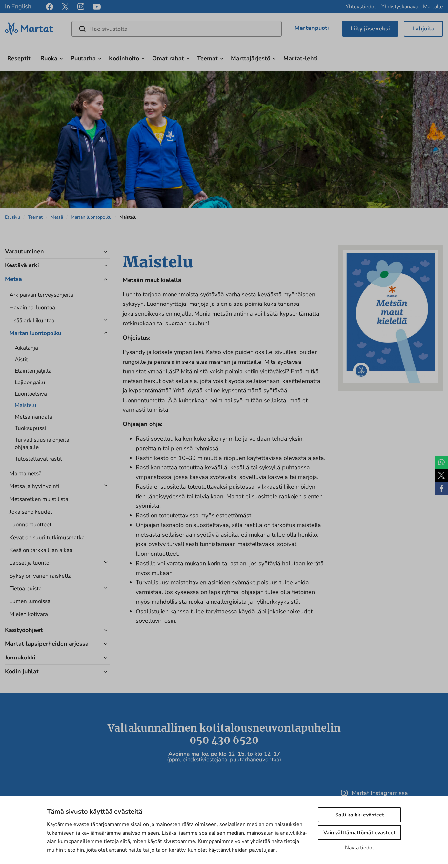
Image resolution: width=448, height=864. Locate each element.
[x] (65, 6)
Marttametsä (26, 473)
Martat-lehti (300, 58)
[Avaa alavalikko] (61, 58)
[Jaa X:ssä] (441, 475)
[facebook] (49, 6)
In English (18, 6)
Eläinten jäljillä (33, 371)
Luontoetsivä (31, 394)
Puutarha (83, 58)
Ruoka (48, 58)
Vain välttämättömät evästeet (359, 832)
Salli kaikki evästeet (359, 814)
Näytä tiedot (359, 847)
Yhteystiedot (361, 6)
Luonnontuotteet (30, 524)
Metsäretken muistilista (39, 499)
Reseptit (19, 58)
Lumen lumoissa (30, 601)
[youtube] (97, 7)
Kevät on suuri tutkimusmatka (47, 537)
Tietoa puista (26, 588)
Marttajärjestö (250, 58)
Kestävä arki (22, 265)
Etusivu (12, 217)
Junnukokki (20, 657)
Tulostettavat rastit (38, 458)
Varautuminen (24, 251)
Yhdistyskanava (399, 6)
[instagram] (80, 6)
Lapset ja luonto (29, 563)
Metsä (57, 217)
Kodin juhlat (22, 671)
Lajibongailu (30, 382)
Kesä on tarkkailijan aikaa (41, 550)
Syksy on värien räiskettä (40, 575)
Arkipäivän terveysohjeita (41, 295)
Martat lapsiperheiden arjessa (47, 644)
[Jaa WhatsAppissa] (441, 462)
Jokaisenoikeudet (31, 512)
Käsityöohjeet (24, 630)
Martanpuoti (312, 28)
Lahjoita (423, 28)
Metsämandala (33, 417)
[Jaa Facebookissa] (441, 488)
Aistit (21, 359)
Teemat (207, 58)
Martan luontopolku (91, 217)
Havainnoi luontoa (32, 307)
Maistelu (25, 405)
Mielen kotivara (29, 614)
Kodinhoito (124, 58)
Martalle (433, 6)
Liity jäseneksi (370, 28)
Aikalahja (26, 348)
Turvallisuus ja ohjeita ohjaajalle (42, 443)
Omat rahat (168, 58)
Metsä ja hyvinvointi (34, 486)
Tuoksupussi (30, 428)
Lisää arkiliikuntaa (32, 320)
